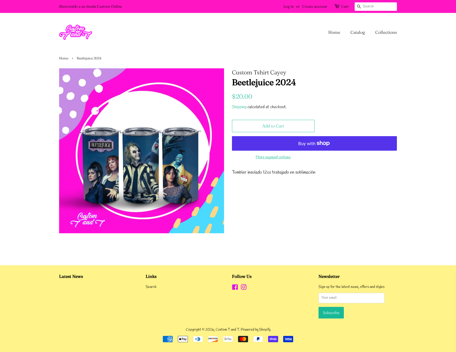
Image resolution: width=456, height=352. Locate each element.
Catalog (357, 32)
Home (334, 32)
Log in (288, 6)
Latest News (71, 276)
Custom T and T (227, 329)
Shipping (239, 107)
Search (151, 286)
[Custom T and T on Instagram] (243, 288)
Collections (386, 32)
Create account (314, 6)
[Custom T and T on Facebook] (235, 288)
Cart (345, 6)
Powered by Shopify (255, 329)
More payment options (273, 157)
